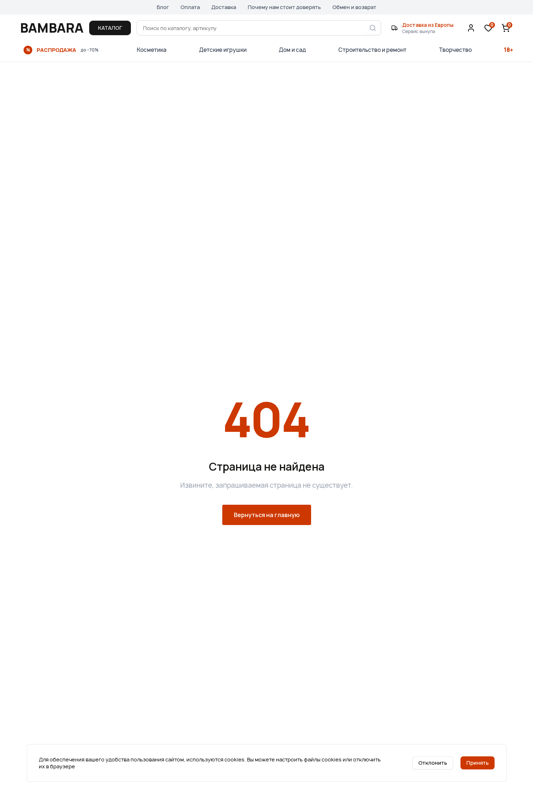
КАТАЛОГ (110, 27)
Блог (163, 7)
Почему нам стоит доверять (284, 7)
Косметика (151, 50)
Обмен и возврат (354, 7)
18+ (508, 50)
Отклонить (432, 762)
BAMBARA (51, 28)
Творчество (455, 50)
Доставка (223, 7)
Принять (477, 762)
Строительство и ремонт (372, 50)
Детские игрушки (223, 50)
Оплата (190, 7)
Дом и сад (292, 50)
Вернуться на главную (266, 515)
